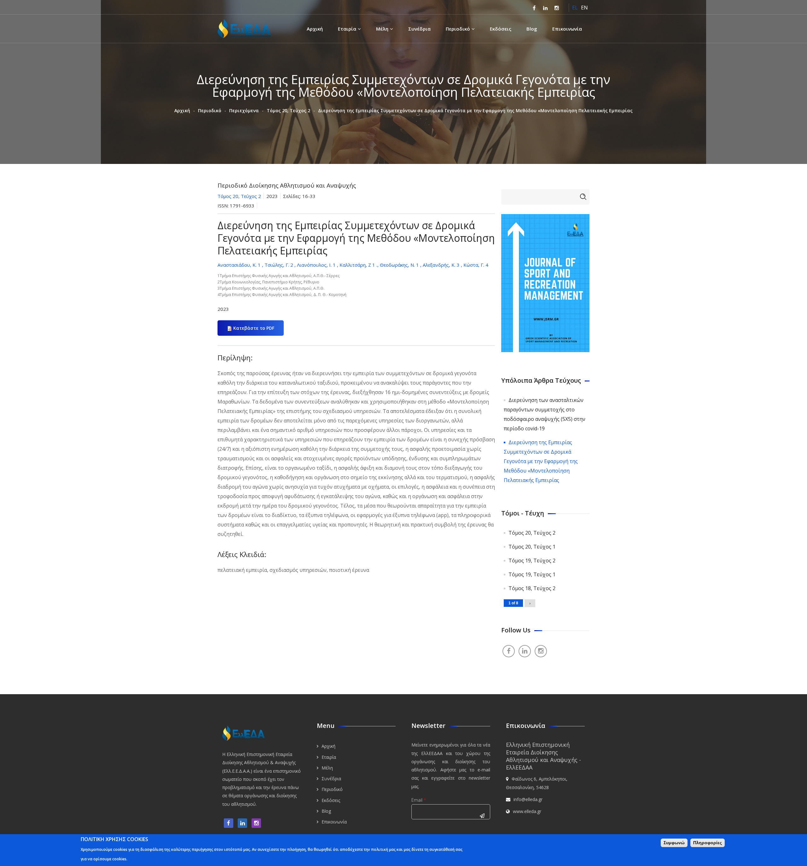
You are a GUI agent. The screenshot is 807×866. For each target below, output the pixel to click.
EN (584, 7)
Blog (531, 29)
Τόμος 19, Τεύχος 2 (531, 560)
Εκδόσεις (500, 29)
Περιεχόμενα (244, 110)
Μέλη (382, 29)
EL (575, 7)
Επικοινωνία (567, 29)
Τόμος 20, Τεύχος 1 (531, 546)
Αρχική (315, 29)
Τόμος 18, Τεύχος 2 (531, 588)
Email (418, 800)
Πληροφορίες (707, 842)
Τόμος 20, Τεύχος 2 (288, 110)
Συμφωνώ (674, 842)
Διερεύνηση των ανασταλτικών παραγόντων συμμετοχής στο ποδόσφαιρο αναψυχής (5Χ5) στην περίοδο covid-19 (544, 414)
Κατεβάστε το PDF (253, 328)
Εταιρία (347, 29)
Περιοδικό (458, 29)
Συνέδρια (419, 29)
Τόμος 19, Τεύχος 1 (531, 574)
